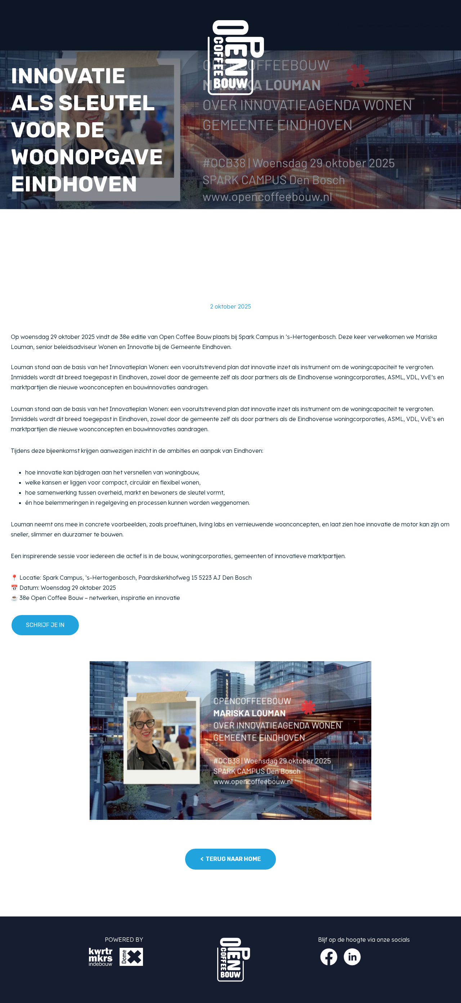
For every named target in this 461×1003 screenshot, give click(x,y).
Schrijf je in (45, 625)
